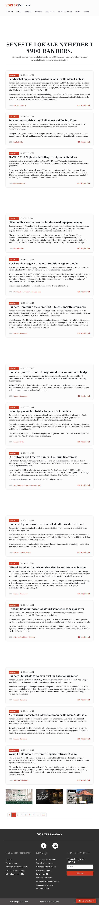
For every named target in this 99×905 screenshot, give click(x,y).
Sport (78, 12)
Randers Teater (18, 442)
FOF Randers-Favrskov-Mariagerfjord (27, 292)
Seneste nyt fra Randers (46, 859)
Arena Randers (18, 248)
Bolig (19, 12)
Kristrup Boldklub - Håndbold (24, 637)
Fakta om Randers (43, 870)
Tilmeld (80, 873)
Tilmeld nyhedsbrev (86, 901)
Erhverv (28, 12)
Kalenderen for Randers (46, 867)
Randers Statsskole (20, 700)
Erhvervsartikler (43, 874)
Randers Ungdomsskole (21, 552)
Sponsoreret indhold (44, 885)
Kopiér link (85, 105)
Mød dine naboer (65, 12)
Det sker (38, 12)
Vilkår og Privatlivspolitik (16, 867)
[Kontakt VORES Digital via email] (55, 846)
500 (43, 815)
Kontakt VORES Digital (15, 870)
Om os (8, 859)
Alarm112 (9, 12)
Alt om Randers (42, 888)
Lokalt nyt (50, 12)
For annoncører (12, 863)
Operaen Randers (19, 183)
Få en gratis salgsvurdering (47, 881)
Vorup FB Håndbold (20, 780)
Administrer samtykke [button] (15, 874)
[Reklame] (19, 796)
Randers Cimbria (19, 105)
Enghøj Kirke (18, 142)
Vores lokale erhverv (44, 863)
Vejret (86, 12)
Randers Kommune (20, 333)
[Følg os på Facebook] (44, 846)
